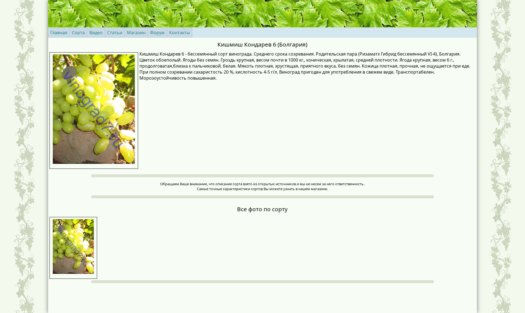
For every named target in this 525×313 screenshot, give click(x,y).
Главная (58, 33)
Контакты (179, 33)
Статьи (114, 33)
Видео (96, 33)
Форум (157, 33)
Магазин (136, 33)
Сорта (78, 33)
